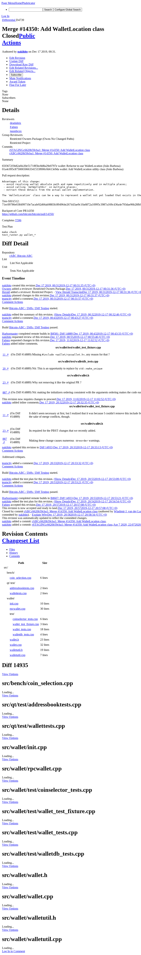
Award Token (17, 81)
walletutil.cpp (17, 655)
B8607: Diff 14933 (61, 498)
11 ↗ (6, 354)
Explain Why (39, 514)
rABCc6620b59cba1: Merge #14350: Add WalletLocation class (46, 153)
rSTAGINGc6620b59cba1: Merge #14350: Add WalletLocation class (49, 150)
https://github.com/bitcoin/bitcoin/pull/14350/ (28, 214)
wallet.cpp (16, 644)
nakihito (22, 51)
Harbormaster (10, 333)
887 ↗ (6, 392)
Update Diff (16, 61)
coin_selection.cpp (20, 577)
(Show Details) (62, 314)
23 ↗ (6, 382)
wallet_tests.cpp (22, 629)
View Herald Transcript (69, 292)
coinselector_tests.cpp (25, 619)
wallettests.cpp (18, 593)
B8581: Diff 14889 (61, 333)
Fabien (14, 127)
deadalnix (15, 123)
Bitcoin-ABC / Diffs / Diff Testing (29, 308)
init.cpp (14, 603)
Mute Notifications (20, 78)
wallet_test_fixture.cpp (26, 624)
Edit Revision (17, 57)
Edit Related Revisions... (23, 67)
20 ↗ (6, 368)
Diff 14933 (46, 447)
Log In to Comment (13, 951)
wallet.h (14, 639)
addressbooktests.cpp (22, 588)
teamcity (7, 298)
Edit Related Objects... (22, 71)
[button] (8, 3)
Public (27, 35)
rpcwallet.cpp (17, 608)
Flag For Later (17, 84)
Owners (6, 288)
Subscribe (16, 74)
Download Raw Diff (21, 64)
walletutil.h (16, 649)
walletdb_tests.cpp (23, 634)
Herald (6, 292)
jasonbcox (16, 131)
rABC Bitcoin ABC (20, 255)
